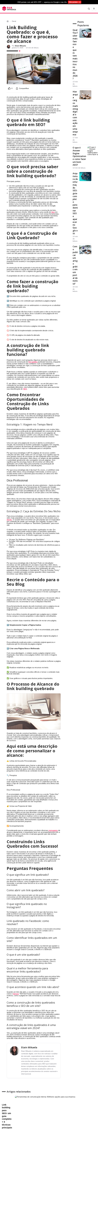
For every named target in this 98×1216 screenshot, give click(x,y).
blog (53, 212)
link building (32, 362)
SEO (25, 389)
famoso (16, 994)
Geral (14, 21)
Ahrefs (9, 520)
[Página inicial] (8, 21)
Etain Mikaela (29, 1047)
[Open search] (89, 8)
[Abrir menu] (94, 8)
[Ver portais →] (74, 2)
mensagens (53, 830)
